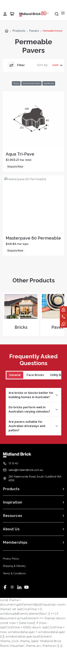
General (15, 375)
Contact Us (63, 317)
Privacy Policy (11, 558)
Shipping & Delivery (14, 566)
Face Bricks (35, 375)
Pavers (34, 30)
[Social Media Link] (5, 587)
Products (19, 30)
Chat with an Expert (63, 324)
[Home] (6, 31)
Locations (63, 309)
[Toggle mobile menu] (63, 13)
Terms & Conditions (14, 573)
